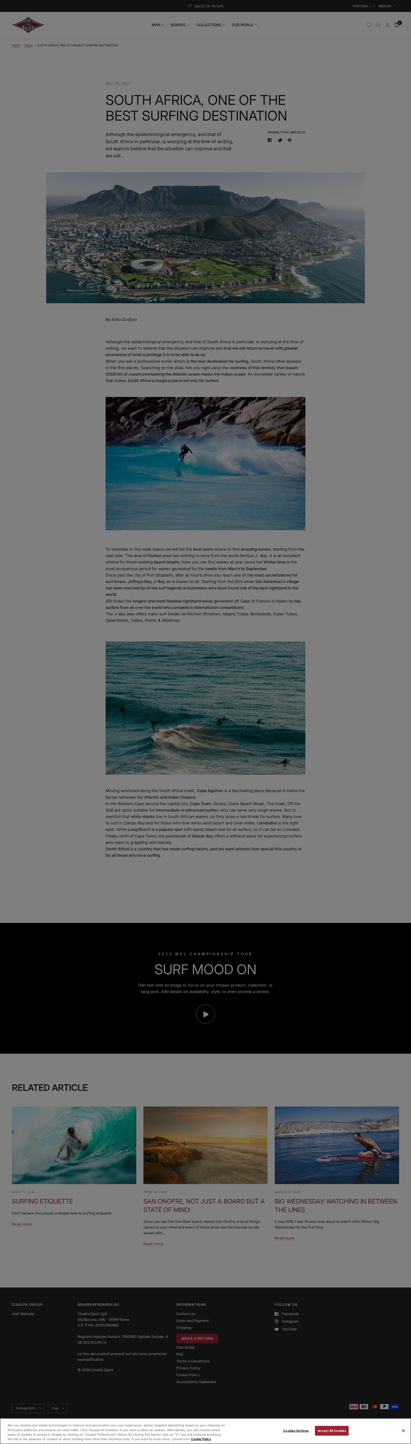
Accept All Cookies (332, 1431)
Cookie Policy (201, 1439)
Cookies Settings (296, 1431)
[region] (205, 1431)
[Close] (403, 1430)
